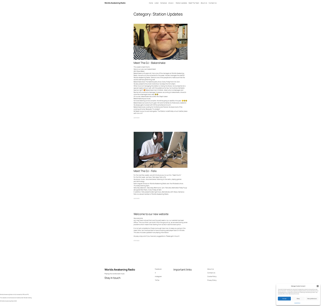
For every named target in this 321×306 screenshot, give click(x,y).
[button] (317, 286)
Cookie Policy (297, 303)
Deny (298, 298)
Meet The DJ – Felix (145, 170)
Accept (284, 298)
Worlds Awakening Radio (114, 3)
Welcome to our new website (151, 214)
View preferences (312, 298)
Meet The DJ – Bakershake (150, 62)
